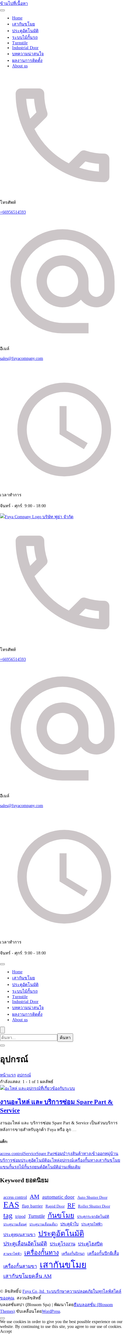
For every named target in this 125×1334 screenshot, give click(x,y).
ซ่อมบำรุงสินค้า (68, 1153)
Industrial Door (25, 48)
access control (12, 1153)
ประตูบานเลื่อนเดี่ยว (43, 1224)
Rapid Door (55, 1206)
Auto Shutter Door (92, 1197)
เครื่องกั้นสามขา (20, 1266)
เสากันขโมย (23, 24)
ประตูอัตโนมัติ (25, 31)
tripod (20, 1216)
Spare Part (45, 1153)
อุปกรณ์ (66, 1160)
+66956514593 (13, 212)
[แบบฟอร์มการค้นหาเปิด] (2, 1030)
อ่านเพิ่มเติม (69, 1167)
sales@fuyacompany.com (21, 358)
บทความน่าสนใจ (28, 54)
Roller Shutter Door (94, 1206)
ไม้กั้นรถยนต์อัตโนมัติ (39, 1167)
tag (7, 1215)
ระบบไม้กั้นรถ (25, 37)
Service (30, 1153)
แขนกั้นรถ (9, 1167)
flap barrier (32, 1206)
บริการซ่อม (10, 1160)
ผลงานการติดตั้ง (27, 60)
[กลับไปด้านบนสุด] (2, 1318)
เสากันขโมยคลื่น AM (27, 1276)
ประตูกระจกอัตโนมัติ (93, 1216)
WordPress (51, 1311)
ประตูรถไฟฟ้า (92, 1224)
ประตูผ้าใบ (69, 1224)
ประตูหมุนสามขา (19, 1234)
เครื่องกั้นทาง (85, 1160)
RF (71, 1205)
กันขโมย (61, 1215)
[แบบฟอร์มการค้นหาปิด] (2, 1045)
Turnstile (20, 43)
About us (20, 66)
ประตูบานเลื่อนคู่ (15, 1224)
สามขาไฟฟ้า (12, 1253)
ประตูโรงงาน (62, 1243)
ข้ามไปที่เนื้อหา (14, 3)
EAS (11, 1204)
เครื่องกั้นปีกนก (73, 1253)
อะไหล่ (53, 1160)
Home (17, 18)
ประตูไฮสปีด (90, 1243)
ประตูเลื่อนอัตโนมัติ (25, 1244)
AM (34, 1196)
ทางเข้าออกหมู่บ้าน (100, 1153)
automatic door (58, 1197)
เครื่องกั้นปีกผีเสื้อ (103, 1253)
